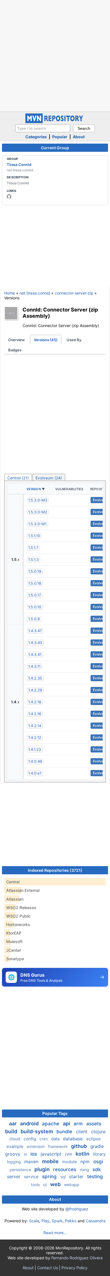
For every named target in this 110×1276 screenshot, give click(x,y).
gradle (97, 1146)
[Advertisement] (55, 55)
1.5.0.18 (34, 583)
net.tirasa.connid (34, 293)
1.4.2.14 (34, 725)
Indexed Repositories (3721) (55, 870)
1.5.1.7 (33, 547)
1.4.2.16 (34, 713)
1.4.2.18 (34, 702)
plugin (42, 1169)
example (15, 1146)
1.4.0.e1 (34, 773)
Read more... (55, 1232)
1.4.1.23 (34, 749)
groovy (13, 1154)
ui (45, 1184)
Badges (14, 350)
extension (36, 1146)
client (82, 1131)
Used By (74, 340)
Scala (34, 1220)
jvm (69, 1154)
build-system (37, 1131)
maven (32, 1161)
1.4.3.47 (35, 630)
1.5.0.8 (34, 619)
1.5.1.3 (33, 559)
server (14, 1176)
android (30, 1123)
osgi (98, 1161)
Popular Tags (55, 1113)
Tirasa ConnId (19, 164)
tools (36, 1184)
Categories (36, 136)
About (79, 136)
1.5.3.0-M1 (37, 524)
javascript (52, 1154)
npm (85, 1161)
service (32, 1176)
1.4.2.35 (35, 678)
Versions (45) (46, 340)
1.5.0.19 (34, 571)
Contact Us (47, 1267)
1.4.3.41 (34, 654)
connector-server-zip (74, 293)
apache (51, 1123)
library (99, 1154)
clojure (98, 1131)
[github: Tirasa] (9, 196)
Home (9, 293)
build (11, 1131)
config (30, 1138)
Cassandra (95, 1220)
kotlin (83, 1154)
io (26, 1154)
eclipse (93, 1138)
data (56, 1138)
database (73, 1138)
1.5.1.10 (34, 535)
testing (95, 1176)
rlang (85, 1169)
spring (50, 1176)
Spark (57, 1220)
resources (65, 1169)
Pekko (70, 1220)
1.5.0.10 (34, 607)
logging (14, 1161)
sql (63, 1176)
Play (45, 1220)
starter (77, 1176)
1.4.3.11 (34, 666)
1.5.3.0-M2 (37, 512)
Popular (59, 136)
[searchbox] (42, 128)
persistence (21, 1169)
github (79, 1146)
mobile (51, 1161)
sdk (97, 1169)
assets (93, 1123)
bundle (65, 1131)
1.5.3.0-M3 (37, 500)
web (56, 1184)
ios (34, 1154)
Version (34, 489)
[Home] (55, 121)
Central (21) (18, 477)
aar (13, 1123)
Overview (16, 340)
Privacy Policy (74, 1267)
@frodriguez (76, 1208)
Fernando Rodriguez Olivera (77, 1257)
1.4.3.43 (35, 642)
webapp (71, 1184)
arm (79, 1123)
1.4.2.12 (34, 737)
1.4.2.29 (35, 690)
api (67, 1123)
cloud (15, 1138)
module (70, 1161)
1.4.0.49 (35, 761)
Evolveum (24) (49, 477)
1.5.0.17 (34, 595)
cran (44, 1138)
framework (58, 1146)
